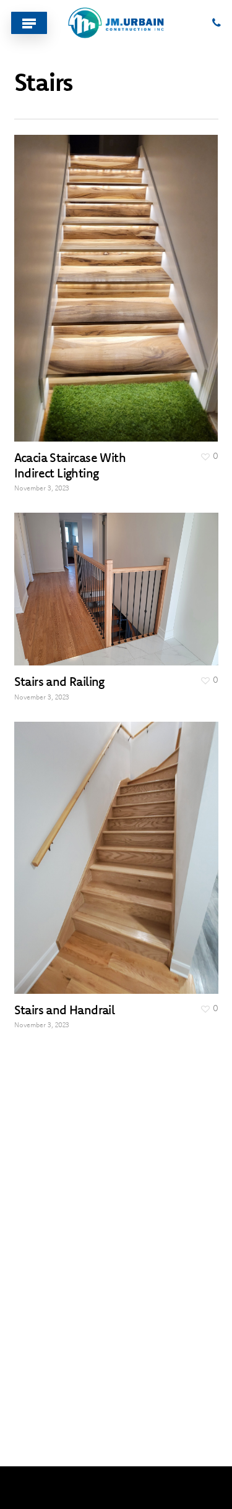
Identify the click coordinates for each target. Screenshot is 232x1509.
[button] (29, 23)
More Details (119, 279)
